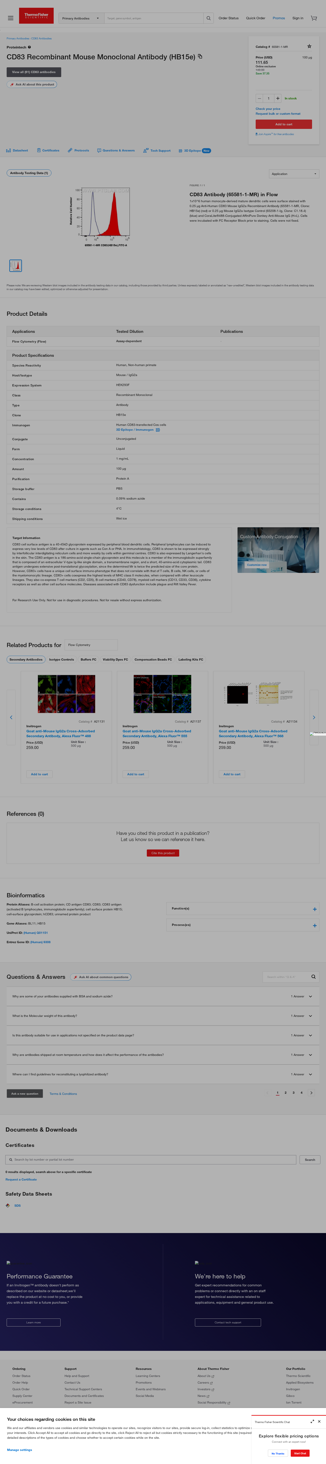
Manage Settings (19, 1450)
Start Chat (300, 1453)
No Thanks (278, 1453)
